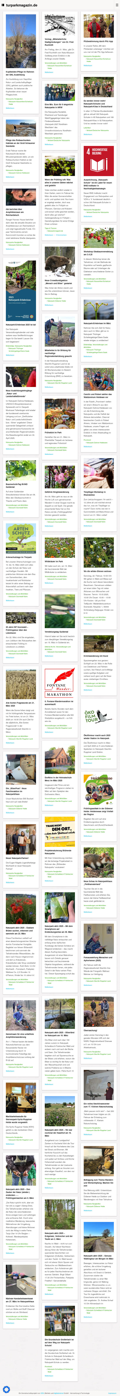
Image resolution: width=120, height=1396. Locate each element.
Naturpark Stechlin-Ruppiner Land (60, 383)
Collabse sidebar (3, 5)
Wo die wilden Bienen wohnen (97, 571)
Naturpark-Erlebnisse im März (97, 323)
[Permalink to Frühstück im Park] (60, 414)
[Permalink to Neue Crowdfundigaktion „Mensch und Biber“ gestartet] (60, 262)
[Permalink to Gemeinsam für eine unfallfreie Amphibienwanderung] (21, 1015)
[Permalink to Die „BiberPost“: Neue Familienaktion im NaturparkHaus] (21, 769)
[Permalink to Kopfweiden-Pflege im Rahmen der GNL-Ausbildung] (21, 41)
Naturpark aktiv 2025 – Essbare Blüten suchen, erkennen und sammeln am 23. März (20, 930)
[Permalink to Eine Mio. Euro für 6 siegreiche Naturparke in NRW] (60, 92)
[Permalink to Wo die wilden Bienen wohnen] (99, 552)
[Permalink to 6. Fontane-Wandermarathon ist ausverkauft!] (60, 683)
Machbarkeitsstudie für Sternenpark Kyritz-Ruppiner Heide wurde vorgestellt (19, 1119)
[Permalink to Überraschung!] (99, 1012)
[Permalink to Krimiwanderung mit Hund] (99, 643)
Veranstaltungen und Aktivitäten (56, 63)
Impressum (112, 1393)
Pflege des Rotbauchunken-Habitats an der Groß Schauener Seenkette (20, 143)
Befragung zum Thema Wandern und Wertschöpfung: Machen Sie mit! (98, 1182)
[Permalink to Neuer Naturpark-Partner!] (21, 839)
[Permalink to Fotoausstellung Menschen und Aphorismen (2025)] (99, 939)
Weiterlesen (10, 108)
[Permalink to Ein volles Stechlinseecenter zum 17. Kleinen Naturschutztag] (99, 1085)
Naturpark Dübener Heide (57, 301)
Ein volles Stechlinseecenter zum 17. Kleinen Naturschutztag (98, 1105)
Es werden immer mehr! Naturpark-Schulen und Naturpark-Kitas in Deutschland (98, 103)
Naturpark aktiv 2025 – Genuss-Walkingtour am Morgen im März (98, 1257)
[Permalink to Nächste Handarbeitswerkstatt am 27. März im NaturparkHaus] (21, 1280)
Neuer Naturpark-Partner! (17, 858)
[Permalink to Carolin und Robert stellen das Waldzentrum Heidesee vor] (99, 379)
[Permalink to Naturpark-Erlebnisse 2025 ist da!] (21, 291)
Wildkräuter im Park (54, 561)
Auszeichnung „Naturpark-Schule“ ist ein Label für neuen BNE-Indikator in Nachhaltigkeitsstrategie (98, 184)
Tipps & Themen (50, 228)
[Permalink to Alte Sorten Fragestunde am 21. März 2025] (21, 684)
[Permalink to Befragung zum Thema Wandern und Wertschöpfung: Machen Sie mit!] (99, 1161)
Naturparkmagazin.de (19, 4)
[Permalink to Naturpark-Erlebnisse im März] (99, 310)
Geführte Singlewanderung (57, 492)
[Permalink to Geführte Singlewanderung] (60, 477)
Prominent (87, 440)
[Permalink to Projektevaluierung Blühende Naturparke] (60, 832)
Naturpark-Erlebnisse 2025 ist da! (21, 324)
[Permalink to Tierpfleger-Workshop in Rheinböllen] (99, 473)
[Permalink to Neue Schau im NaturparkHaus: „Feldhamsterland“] (99, 862)
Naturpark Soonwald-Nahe (57, 450)
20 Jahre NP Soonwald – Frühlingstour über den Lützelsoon (17, 630)
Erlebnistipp (10, 346)
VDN (42, 1393)
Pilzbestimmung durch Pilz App (98, 41)
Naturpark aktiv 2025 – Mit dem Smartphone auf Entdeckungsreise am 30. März (59, 929)
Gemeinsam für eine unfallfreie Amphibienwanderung (20, 1035)
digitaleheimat (59, 1393)
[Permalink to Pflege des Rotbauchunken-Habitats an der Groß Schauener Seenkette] (21, 128)
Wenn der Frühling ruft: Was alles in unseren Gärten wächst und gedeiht (59, 182)
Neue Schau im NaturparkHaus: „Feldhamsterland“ (98, 883)
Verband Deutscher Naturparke (97, 130)
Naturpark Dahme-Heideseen (19, 173)
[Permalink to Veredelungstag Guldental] (60, 611)
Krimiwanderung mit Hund (96, 655)
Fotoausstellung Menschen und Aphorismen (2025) (98, 959)
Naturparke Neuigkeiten (14, 99)
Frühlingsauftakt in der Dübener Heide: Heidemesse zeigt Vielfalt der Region (98, 811)
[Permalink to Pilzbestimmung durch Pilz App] (99, 26)
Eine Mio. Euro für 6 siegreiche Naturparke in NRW (59, 106)
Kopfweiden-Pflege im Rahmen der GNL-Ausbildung (20, 73)
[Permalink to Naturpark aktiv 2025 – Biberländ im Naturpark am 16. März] (60, 1014)
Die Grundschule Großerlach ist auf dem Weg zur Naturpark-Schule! (59, 1342)
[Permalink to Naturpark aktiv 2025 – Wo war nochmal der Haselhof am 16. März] (60, 1111)
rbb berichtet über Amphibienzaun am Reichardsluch (15, 212)
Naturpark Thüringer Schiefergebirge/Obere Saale (19, 349)
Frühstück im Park (53, 432)
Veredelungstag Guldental (56, 631)
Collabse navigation (117, 5)
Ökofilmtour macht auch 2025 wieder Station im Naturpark (97, 737)
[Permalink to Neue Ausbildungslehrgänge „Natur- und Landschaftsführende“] (21, 377)
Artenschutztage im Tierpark (19, 557)
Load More (60, 1387)
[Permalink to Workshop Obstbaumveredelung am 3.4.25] (99, 238)
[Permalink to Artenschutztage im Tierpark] (21, 538)
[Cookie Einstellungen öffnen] (6, 1392)
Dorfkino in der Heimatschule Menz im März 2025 (58, 779)
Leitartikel (87, 127)
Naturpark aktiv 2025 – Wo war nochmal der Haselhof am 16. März (58, 1132)
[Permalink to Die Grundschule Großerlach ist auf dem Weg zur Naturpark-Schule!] (60, 1321)
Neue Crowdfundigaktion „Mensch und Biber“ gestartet (58, 282)
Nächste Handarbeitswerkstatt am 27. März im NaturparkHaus (20, 1300)
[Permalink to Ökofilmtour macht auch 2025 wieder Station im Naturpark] (99, 717)
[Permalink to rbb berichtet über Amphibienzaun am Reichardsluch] (21, 197)
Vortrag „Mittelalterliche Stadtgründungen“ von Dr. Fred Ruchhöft (59, 42)
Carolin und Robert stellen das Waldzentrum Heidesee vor (98, 396)
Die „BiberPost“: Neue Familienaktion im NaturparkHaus (16, 791)
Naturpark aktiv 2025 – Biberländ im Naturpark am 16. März (59, 1034)
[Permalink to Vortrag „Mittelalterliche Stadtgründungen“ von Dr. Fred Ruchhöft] (60, 24)
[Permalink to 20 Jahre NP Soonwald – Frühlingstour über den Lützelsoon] (21, 617)
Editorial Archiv (50, 646)
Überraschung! (90, 1030)
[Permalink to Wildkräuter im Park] (60, 548)
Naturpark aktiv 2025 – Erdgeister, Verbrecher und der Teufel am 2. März (59, 1236)
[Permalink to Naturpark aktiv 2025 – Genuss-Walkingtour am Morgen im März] (99, 1237)
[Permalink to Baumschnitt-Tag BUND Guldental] (21, 470)
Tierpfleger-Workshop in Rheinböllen (95, 493)
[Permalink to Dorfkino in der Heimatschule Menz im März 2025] (60, 759)
